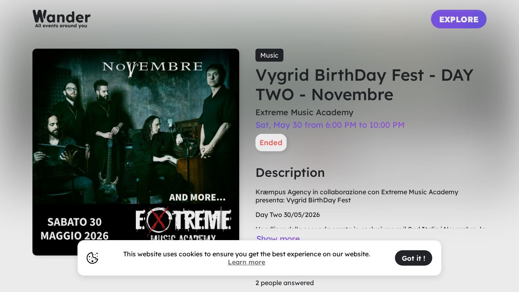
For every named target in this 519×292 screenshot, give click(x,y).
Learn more (246, 262)
